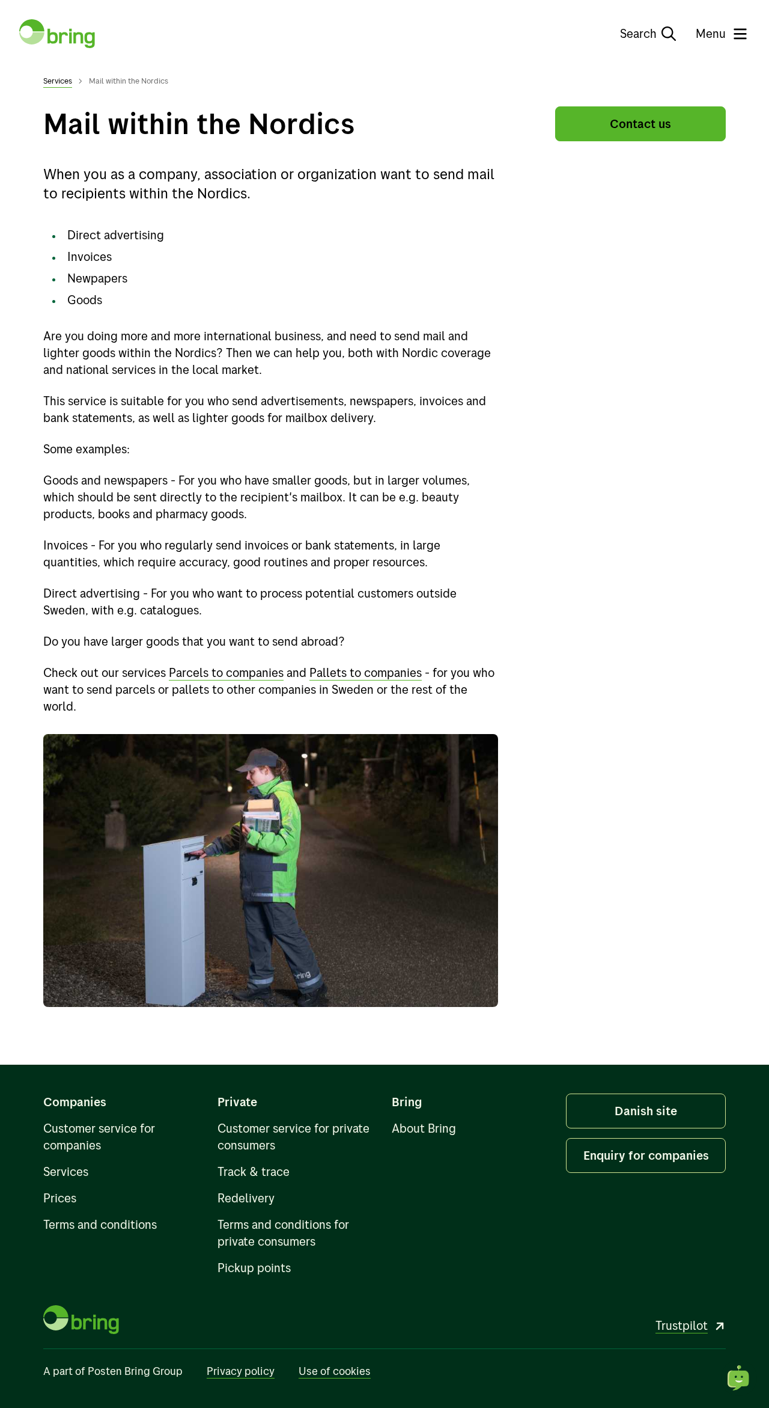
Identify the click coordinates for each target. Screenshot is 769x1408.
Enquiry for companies (646, 1155)
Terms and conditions (100, 1224)
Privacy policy (241, 1371)
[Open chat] (739, 1378)
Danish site (646, 1110)
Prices (59, 1197)
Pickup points (254, 1267)
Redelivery (246, 1197)
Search (638, 33)
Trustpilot (681, 1325)
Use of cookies (335, 1371)
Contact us (640, 123)
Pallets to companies (365, 672)
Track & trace (253, 1171)
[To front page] (57, 33)
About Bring (424, 1128)
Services (57, 80)
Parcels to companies (226, 672)
